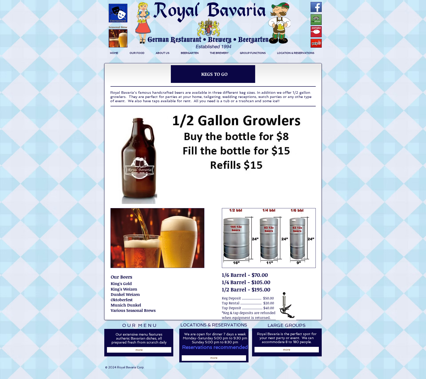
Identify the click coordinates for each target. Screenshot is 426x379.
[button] (137, 53)
